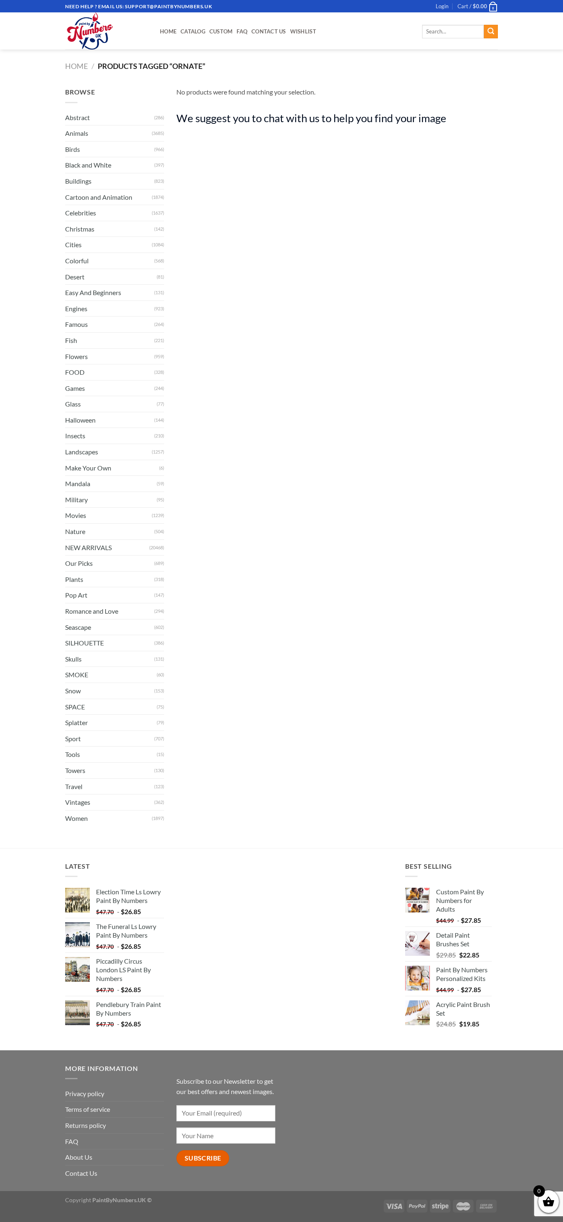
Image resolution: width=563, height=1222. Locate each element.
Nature (75, 531)
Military (76, 499)
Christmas (79, 229)
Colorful (77, 261)
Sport (73, 738)
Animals (76, 133)
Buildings (78, 181)
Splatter (76, 722)
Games (75, 388)
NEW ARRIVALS (88, 547)
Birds (72, 149)
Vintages (77, 802)
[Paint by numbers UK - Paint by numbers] (106, 31)
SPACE (75, 707)
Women (76, 818)
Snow (73, 691)
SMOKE (76, 674)
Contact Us (268, 31)
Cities (73, 244)
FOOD (74, 372)
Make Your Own (88, 468)
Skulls (73, 659)
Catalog (193, 31)
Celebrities (80, 213)
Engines (76, 308)
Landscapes (81, 452)
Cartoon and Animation (98, 197)
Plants (74, 579)
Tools (72, 754)
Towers (75, 770)
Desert (74, 277)
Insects (75, 436)
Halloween (80, 420)
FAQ (242, 31)
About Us (78, 1157)
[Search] (491, 32)
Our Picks (79, 563)
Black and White (88, 165)
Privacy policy (84, 1093)
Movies (75, 515)
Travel (73, 786)
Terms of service (87, 1109)
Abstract (77, 117)
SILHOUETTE (84, 643)
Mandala (77, 483)
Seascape (78, 627)
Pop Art (76, 595)
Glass (73, 404)
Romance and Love (91, 611)
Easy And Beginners (93, 292)
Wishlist (303, 31)
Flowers (76, 356)
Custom (221, 31)
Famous (76, 324)
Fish (71, 340)
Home (168, 31)
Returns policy (85, 1125)
